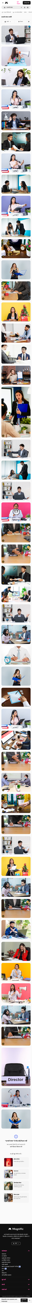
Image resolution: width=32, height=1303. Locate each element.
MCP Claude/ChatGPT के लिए (11, 1266)
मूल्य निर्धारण (18, 3)
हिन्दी (16, 1243)
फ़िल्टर (21, 21)
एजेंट (4, 1268)
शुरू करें (4, 1279)
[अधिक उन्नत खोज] (28, 21)
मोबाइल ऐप (4, 1273)
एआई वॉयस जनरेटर (6, 1262)
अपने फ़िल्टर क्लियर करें (16, 1146)
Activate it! (24, 1300)
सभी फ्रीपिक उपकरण (6, 1275)
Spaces (4, 1254)
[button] (16, 1243)
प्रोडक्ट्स (4, 1251)
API (3, 1271)
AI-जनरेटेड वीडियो (18, 12)
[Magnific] (16, 1229)
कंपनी (3, 1284)
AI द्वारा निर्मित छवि (7, 12)
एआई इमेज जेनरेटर (6, 1258)
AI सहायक (4, 1256)
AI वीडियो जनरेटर (6, 1260)
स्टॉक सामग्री (5, 1264)
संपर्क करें (4, 1289)
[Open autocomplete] (4, 7)
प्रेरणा (25, 12)
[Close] (29, 1300)
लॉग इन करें (26, 3)
